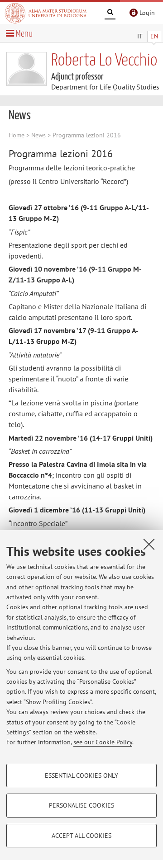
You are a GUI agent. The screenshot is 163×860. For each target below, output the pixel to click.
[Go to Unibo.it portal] (46, 13)
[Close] (149, 544)
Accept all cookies (81, 836)
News (38, 135)
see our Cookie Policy (102, 742)
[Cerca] (110, 13)
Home (16, 135)
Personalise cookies (81, 805)
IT (140, 36)
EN (154, 36)
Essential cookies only (81, 775)
